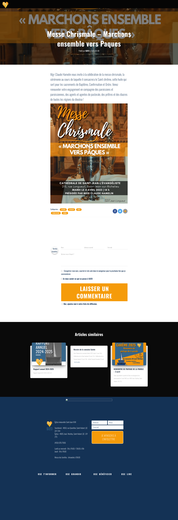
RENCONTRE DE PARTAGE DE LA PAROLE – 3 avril (129, 370)
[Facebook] (148, 4)
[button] (47, 474)
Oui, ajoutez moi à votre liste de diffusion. (80, 303)
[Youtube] (153, 4)
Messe (79, 209)
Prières (65, 213)
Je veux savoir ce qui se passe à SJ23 (77, 278)
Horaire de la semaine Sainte (84, 349)
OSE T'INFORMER (47, 474)
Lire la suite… (77, 362)
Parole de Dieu (55, 213)
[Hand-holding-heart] (143, 4)
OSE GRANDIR (73, 474)
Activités (63, 209)
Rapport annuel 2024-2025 (43, 369)
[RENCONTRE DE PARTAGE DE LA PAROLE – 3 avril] (129, 353)
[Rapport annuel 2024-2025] (49, 353)
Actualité (71, 209)
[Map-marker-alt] (164, 4)
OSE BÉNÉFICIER (103, 474)
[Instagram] (159, 4)
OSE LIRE (126, 474)
